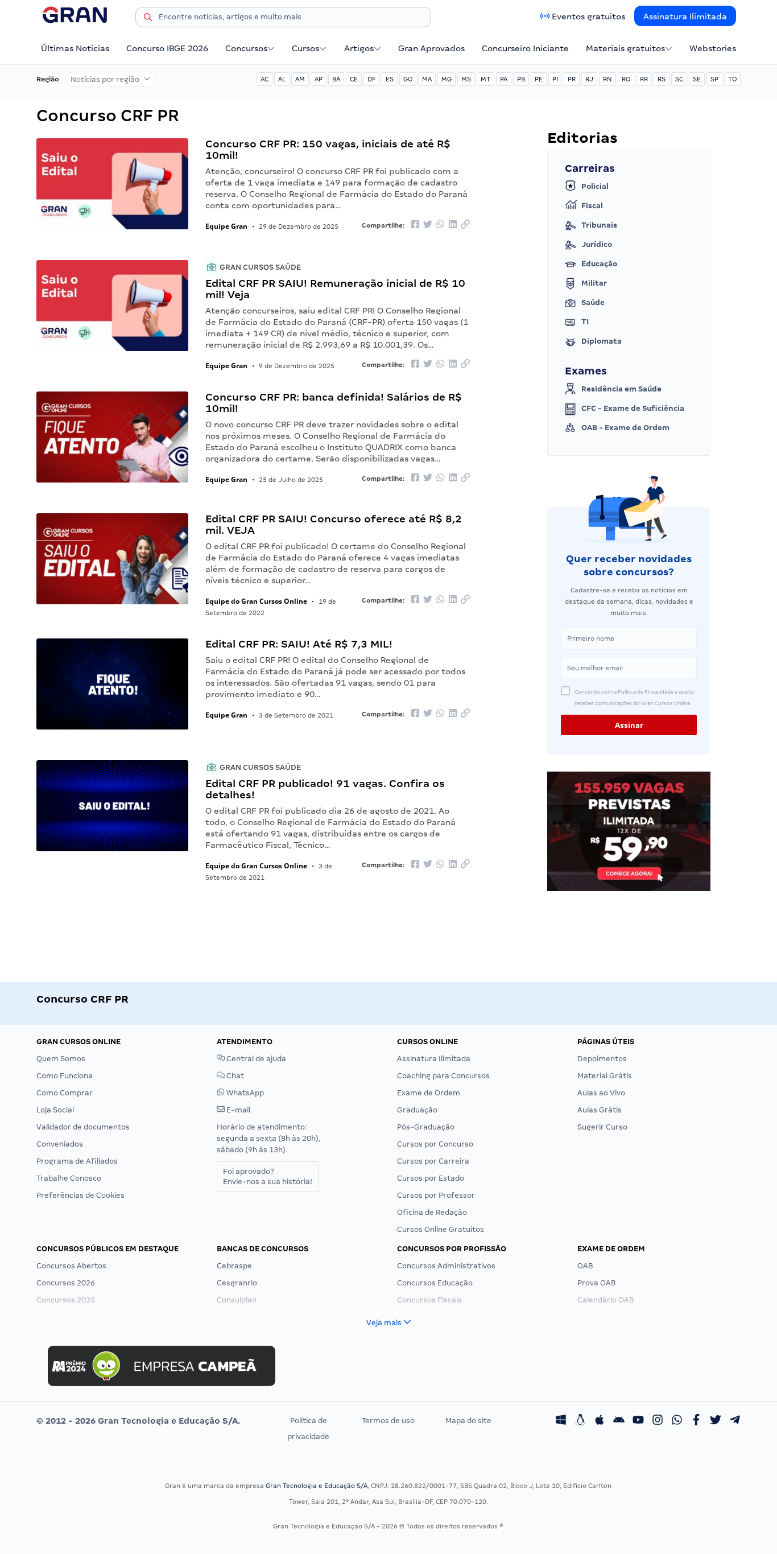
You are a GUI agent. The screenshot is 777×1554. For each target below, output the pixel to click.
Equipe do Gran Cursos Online (256, 601)
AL (282, 79)
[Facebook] (696, 1421)
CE (354, 79)
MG (446, 79)
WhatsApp (244, 1093)
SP (714, 79)
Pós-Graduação (425, 1127)
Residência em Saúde (621, 389)
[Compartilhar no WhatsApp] (440, 225)
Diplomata (601, 341)
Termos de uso (388, 1420)
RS (662, 79)
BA (336, 79)
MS (466, 79)
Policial (595, 186)
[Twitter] (715, 1421)
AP (319, 79)
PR (572, 79)
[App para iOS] (599, 1421)
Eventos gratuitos (588, 16)
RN (607, 79)
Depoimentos (602, 1058)
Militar (594, 283)
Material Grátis (604, 1075)
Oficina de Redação (432, 1212)
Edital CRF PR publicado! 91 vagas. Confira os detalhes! (325, 789)
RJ (589, 79)
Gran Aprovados (431, 48)
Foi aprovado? (267, 1176)
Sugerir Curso (602, 1127)
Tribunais (599, 225)
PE (539, 79)
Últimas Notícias (75, 48)
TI (585, 322)
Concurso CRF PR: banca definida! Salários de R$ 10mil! (333, 402)
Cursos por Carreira (433, 1161)
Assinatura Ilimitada (685, 16)
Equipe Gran (226, 226)
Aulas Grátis (599, 1110)
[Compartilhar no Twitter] (427, 225)
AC (264, 79)
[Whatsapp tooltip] (677, 1421)
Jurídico (596, 244)
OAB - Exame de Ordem (625, 427)
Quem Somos (60, 1058)
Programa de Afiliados (77, 1161)
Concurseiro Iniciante (525, 48)
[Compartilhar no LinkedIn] (452, 225)
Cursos (305, 48)
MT (485, 79)
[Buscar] (147, 19)
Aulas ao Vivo (601, 1093)
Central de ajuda (255, 1058)
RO (626, 79)
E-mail (237, 1110)
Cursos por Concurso (435, 1144)
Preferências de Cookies (80, 1195)
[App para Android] (619, 1421)
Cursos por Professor (436, 1195)
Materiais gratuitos (625, 48)
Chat (234, 1075)
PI (555, 79)
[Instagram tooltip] (657, 1421)
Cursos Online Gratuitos (440, 1229)
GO (407, 79)
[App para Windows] (561, 1421)
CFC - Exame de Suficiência (632, 408)
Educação (599, 263)
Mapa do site (468, 1420)
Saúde (593, 302)
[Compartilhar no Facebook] (415, 225)
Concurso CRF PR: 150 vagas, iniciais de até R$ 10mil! (328, 149)
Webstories (712, 48)
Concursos (246, 48)
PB (521, 79)
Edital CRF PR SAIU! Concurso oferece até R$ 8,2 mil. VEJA (333, 524)
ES (390, 79)
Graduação (417, 1110)
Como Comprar (64, 1093)
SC (679, 79)
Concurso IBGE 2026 (167, 48)
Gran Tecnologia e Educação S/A (316, 1485)
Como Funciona (64, 1075)
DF (371, 79)
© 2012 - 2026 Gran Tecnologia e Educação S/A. (138, 1420)
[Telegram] (735, 1421)
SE (697, 79)
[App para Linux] (580, 1421)
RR (644, 79)
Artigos (359, 48)
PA (503, 79)
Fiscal (592, 205)
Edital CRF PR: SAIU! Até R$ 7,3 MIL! (298, 644)
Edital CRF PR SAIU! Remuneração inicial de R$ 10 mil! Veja (335, 288)
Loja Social (55, 1110)
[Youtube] (638, 1421)
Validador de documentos (83, 1127)
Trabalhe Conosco (68, 1178)
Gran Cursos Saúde (259, 267)
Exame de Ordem (428, 1093)
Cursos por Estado (430, 1178)
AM (300, 79)
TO (732, 79)
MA (427, 79)
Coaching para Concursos (443, 1075)
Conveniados (59, 1144)
